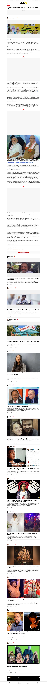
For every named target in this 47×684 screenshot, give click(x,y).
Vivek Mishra (11, 256)
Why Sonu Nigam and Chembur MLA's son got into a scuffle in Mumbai (22, 533)
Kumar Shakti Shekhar (12, 17)
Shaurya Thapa (11, 446)
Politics (8, 5)
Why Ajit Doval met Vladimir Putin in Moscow (18, 406)
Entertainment (11, 447)
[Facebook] (17, 677)
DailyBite (10, 350)
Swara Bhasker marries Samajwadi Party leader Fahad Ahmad (22, 438)
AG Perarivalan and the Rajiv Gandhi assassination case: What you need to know (23, 278)
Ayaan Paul (11, 642)
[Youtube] (18, 677)
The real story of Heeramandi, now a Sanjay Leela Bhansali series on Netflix (23, 566)
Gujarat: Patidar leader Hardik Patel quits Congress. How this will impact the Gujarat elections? (23, 310)
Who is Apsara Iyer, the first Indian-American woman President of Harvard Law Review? (23, 373)
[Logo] (9, 677)
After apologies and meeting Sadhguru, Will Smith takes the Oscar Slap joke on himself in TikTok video (23, 632)
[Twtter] (15, 677)
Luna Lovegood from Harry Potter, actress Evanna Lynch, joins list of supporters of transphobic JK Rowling (23, 665)
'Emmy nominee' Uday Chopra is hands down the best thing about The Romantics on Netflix (23, 469)
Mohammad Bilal (11, 287)
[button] (8, 40)
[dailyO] (23, 3)
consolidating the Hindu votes (21, 167)
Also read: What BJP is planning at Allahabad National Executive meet (20, 162)
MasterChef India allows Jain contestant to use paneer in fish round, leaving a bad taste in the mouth (22, 501)
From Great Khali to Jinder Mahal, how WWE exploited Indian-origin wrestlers (22, 599)
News (10, 351)
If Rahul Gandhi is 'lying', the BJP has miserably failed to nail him (23, 341)
